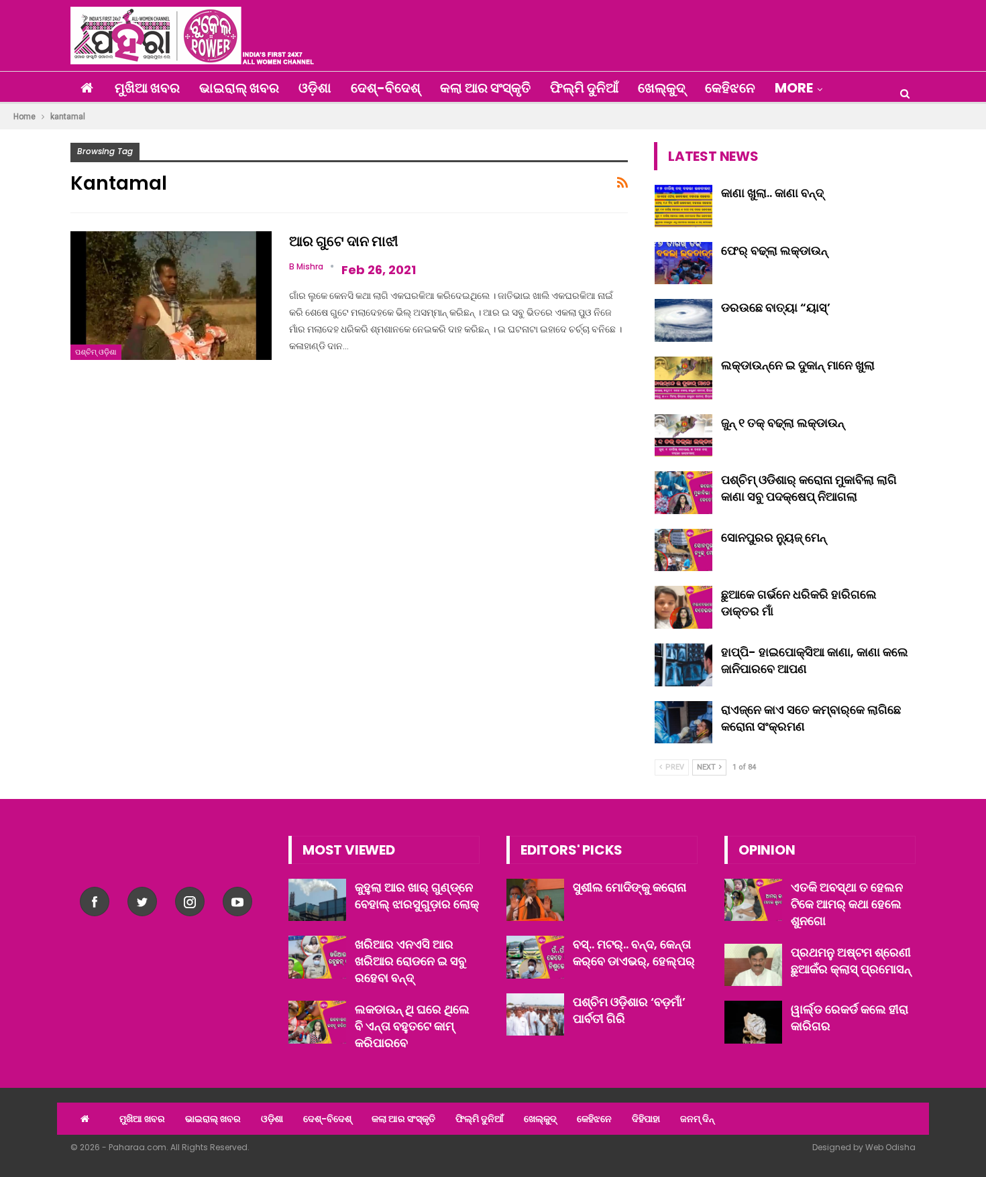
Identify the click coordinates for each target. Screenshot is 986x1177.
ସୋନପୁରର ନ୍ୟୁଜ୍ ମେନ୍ (773, 537)
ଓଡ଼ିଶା (314, 87)
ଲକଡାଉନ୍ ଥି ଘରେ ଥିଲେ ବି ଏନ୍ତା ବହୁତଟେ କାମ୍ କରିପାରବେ (412, 1026)
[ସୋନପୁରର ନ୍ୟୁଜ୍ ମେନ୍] (683, 550)
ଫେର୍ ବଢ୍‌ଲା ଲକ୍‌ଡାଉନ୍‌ (774, 250)
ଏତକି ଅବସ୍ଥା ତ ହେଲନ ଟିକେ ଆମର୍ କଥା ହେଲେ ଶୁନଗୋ (847, 904)
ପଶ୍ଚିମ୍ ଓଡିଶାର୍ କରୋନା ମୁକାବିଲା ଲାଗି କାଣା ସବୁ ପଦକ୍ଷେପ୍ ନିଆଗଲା (809, 488)
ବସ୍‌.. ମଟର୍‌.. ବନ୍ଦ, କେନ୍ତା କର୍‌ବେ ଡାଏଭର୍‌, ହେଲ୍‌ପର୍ (634, 952)
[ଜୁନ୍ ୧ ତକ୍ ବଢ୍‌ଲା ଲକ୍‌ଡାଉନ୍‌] (683, 435)
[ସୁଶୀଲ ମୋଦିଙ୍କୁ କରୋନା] (535, 900)
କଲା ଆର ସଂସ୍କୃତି (485, 87)
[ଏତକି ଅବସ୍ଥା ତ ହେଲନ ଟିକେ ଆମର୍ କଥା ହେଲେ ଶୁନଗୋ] (753, 900)
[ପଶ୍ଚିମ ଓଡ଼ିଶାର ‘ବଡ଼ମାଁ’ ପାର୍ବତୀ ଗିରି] (535, 1014)
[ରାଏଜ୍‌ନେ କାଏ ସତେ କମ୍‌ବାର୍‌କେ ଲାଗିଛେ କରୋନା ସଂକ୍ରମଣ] (683, 722)
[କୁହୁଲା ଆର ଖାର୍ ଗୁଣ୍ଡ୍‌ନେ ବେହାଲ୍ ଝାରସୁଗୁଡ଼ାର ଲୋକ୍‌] (317, 900)
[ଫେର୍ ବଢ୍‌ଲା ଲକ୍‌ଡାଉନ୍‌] (683, 263)
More (794, 87)
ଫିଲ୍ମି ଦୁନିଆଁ (584, 87)
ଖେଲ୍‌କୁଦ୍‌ (662, 87)
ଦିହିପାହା (646, 1118)
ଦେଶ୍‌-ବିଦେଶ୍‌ (386, 87)
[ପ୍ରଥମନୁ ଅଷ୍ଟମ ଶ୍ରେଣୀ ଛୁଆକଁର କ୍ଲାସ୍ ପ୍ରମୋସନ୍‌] (753, 965)
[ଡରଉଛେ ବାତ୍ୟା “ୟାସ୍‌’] (683, 320)
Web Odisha (890, 1147)
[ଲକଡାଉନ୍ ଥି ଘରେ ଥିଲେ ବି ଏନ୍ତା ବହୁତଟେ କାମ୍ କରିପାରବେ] (317, 1022)
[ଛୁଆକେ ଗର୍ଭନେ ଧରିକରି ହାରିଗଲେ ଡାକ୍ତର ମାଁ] (683, 607)
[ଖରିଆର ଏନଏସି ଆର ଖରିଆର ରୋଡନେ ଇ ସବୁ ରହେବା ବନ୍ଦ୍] (317, 957)
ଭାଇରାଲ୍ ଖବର (239, 87)
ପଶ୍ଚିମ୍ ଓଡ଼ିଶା (96, 352)
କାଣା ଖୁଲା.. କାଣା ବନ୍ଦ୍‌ (772, 192)
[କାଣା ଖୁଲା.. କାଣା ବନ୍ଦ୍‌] (683, 205)
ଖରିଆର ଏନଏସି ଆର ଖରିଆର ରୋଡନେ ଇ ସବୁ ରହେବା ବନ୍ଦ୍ (410, 961)
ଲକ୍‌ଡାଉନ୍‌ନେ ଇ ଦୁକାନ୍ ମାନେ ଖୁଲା (798, 365)
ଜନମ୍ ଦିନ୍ (697, 1118)
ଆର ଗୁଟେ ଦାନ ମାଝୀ (343, 241)
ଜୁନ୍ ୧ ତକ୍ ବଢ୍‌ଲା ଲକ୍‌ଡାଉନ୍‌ (782, 422)
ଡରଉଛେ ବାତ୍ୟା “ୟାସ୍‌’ (775, 307)
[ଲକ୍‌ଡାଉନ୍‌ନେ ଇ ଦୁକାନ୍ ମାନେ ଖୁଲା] (683, 378)
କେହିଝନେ (730, 87)
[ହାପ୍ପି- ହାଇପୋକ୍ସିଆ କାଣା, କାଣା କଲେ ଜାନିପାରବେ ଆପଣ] (683, 664)
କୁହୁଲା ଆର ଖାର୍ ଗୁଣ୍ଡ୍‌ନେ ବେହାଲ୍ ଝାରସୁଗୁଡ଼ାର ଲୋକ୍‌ (417, 895)
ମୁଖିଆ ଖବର (147, 87)
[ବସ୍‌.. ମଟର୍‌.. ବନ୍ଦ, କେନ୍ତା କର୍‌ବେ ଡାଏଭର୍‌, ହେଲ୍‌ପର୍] (535, 957)
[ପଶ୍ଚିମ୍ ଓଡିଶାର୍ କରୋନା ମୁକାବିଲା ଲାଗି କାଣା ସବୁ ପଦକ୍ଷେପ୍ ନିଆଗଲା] (683, 492)
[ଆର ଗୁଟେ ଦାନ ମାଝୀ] (171, 295)
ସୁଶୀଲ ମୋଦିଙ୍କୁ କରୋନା (629, 887)
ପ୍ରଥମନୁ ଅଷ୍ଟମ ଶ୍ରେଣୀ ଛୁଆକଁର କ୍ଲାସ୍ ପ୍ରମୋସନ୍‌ (851, 960)
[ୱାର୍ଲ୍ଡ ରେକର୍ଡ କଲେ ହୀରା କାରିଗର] (753, 1022)
